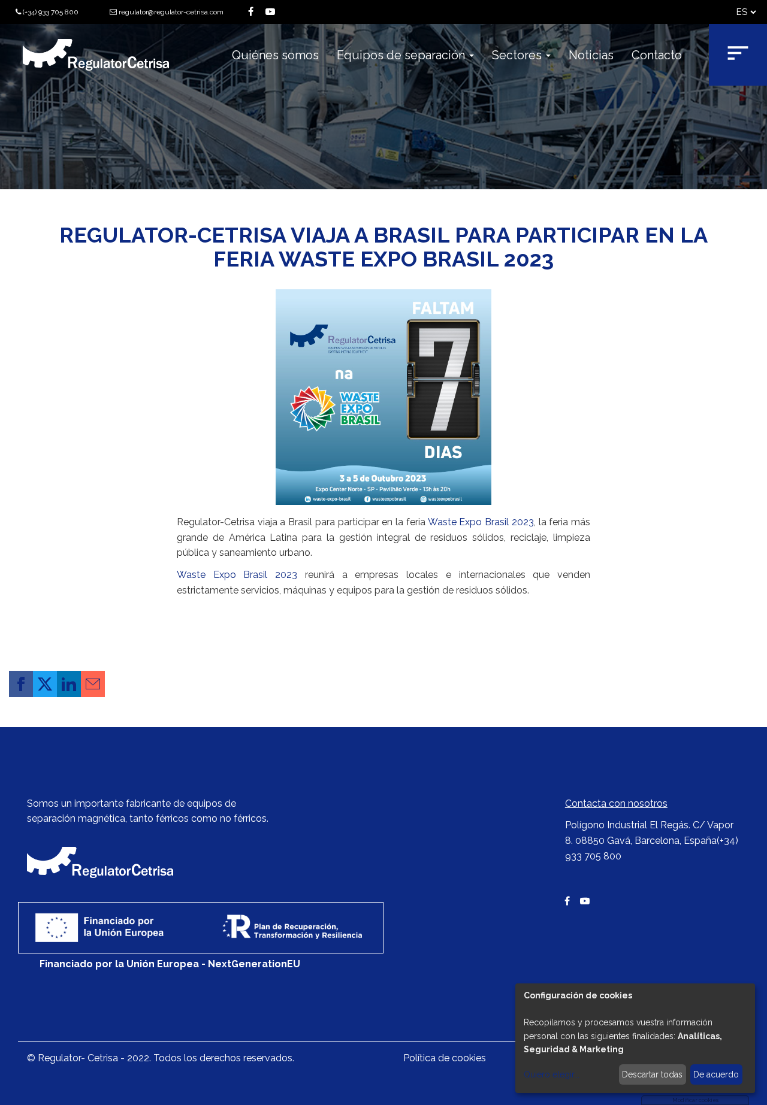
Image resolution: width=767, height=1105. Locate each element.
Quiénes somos (275, 55)
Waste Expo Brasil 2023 (481, 522)
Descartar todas (652, 1074)
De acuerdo (716, 1074)
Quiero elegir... (551, 1074)
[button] (21, 684)
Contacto (657, 55)
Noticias (591, 55)
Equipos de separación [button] (402, 55)
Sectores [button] (518, 55)
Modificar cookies (695, 1100)
